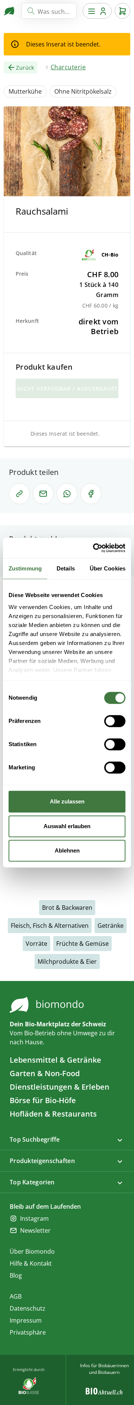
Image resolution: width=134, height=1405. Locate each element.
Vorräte (36, 943)
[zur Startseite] (10, 11)
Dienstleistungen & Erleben (59, 1087)
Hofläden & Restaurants (53, 1114)
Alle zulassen (67, 801)
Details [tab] (66, 568)
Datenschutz (27, 1308)
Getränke (111, 925)
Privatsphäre (28, 1332)
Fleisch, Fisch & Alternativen (50, 925)
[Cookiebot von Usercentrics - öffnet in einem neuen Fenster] (94, 548)
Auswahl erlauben (67, 826)
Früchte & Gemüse (82, 943)
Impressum (26, 1320)
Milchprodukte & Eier (67, 961)
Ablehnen (67, 850)
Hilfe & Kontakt (31, 1263)
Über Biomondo (32, 1251)
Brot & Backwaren (67, 907)
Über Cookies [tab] (107, 568)
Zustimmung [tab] (25, 568)
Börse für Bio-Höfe (43, 1100)
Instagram (34, 1218)
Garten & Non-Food (45, 1073)
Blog (16, 1275)
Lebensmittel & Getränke (55, 1060)
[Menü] (97, 11)
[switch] (114, 721)
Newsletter (35, 1230)
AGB (16, 1296)
